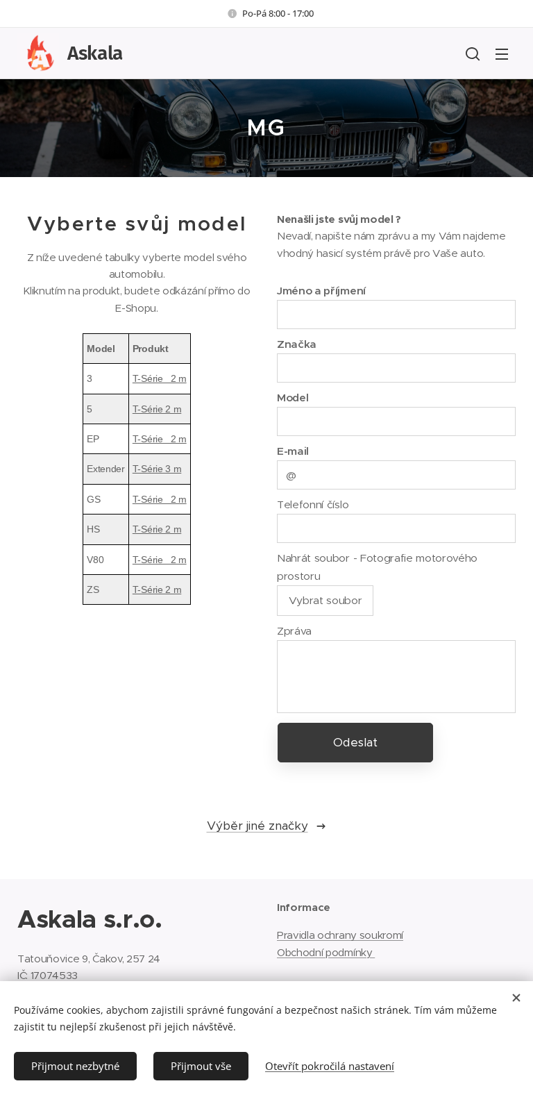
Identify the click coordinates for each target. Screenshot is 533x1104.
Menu (502, 53)
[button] (472, 53)
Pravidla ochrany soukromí (340, 935)
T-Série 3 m (157, 468)
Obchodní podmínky (326, 952)
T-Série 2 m (160, 378)
